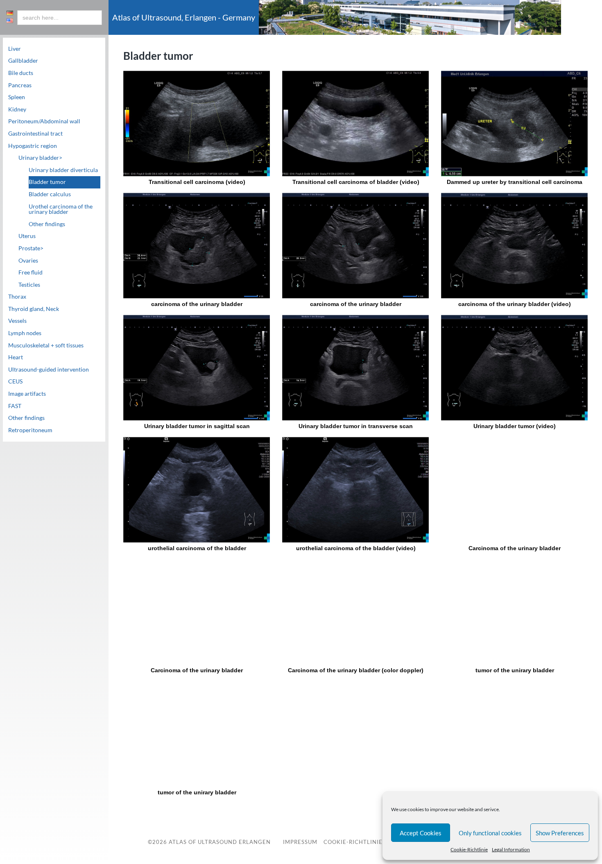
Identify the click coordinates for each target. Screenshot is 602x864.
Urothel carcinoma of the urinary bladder (61, 209)
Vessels (17, 320)
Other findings (47, 224)
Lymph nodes (24, 333)
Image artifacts (27, 393)
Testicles (29, 284)
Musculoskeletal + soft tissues (46, 345)
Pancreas (20, 85)
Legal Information (511, 849)
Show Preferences (560, 833)
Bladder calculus (50, 194)
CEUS (15, 381)
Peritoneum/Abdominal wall (44, 121)
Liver (14, 48)
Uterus (27, 236)
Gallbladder (23, 60)
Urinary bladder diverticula (63, 170)
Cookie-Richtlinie (469, 849)
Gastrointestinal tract (35, 133)
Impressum (300, 842)
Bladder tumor (47, 182)
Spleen (16, 97)
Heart (15, 357)
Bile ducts (20, 73)
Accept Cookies (420, 833)
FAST (14, 406)
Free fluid (30, 272)
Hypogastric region (32, 146)
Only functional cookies (490, 833)
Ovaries (28, 260)
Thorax (17, 296)
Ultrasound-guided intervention (48, 369)
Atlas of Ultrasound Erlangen (219, 842)
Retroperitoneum (30, 430)
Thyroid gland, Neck (33, 309)
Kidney (17, 109)
